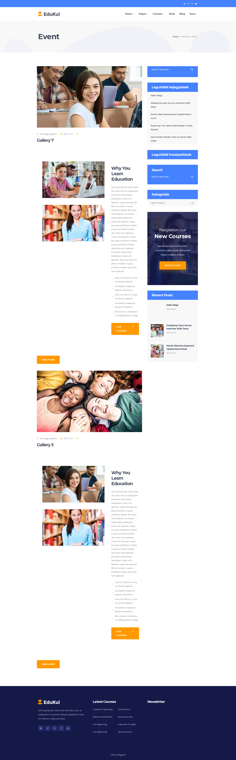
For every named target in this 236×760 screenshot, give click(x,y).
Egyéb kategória (158, 202)
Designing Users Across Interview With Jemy (170, 105)
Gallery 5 (45, 444)
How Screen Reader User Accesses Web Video (171, 139)
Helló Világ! (156, 95)
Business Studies (125, 717)
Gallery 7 (45, 140)
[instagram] (54, 728)
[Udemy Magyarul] (49, 13)
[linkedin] (68, 728)
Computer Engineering (102, 709)
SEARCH (192, 69)
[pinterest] (61, 728)
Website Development (102, 717)
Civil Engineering (100, 724)
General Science (125, 732)
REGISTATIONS (173, 265)
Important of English (127, 724)
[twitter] (41, 728)
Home (175, 36)
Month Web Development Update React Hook (171, 116)
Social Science (124, 709)
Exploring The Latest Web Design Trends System (172, 127)
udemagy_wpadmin (48, 134)
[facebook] (47, 728)
